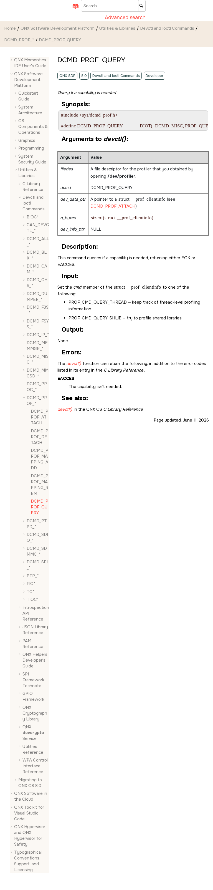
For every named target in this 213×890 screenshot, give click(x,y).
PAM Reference (32, 643)
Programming (31, 148)
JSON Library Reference (35, 630)
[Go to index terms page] (73, 8)
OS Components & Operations (33, 126)
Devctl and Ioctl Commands (167, 28)
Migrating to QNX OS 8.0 (30, 782)
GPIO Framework (33, 696)
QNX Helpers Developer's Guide (34, 660)
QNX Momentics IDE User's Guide (30, 63)
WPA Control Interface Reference (35, 766)
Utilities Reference (32, 749)
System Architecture (30, 110)
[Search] (142, 6)
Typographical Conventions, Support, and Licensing (28, 861)
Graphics (26, 140)
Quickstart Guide (28, 96)
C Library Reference (32, 186)
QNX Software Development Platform (58, 28)
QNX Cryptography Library (34, 713)
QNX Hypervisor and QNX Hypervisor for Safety (29, 835)
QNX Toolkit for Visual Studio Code (29, 813)
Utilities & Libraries (117, 28)
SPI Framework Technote (33, 680)
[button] (12, 60)
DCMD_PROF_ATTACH (112, 206)
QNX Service (33, 732)
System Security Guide (32, 159)
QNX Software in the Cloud (30, 796)
